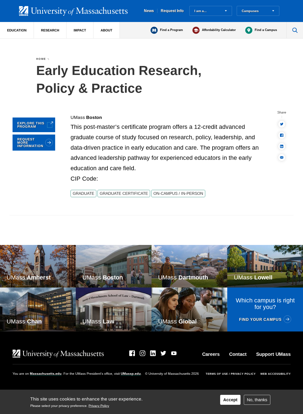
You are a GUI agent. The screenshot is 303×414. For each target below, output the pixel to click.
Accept (230, 399)
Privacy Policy (99, 406)
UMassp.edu (131, 373)
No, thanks (257, 399)
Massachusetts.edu (46, 373)
